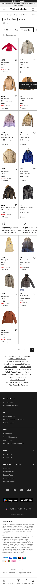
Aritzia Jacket (24, 356)
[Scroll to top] (32, 350)
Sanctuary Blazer (17, 377)
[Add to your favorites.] (16, 60)
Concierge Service (10, 405)
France (5, 572)
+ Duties (7, 69)
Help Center (8, 454)
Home (4, 15)
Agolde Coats (10, 356)
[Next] (24, 350)
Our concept (8, 402)
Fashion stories (9, 481)
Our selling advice (10, 437)
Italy (21, 574)
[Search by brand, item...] (4, 9)
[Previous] (13, 350)
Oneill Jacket (7, 374)
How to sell (7, 433)
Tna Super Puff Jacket (18, 385)
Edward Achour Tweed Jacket (17, 369)
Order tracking (9, 416)
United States (22, 572)
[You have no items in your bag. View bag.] (32, 9)
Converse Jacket (10, 366)
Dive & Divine (25, 366)
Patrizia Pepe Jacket (24, 374)
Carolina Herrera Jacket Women (17, 364)
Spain (16, 574)
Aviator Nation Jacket (17, 359)
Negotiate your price (10, 227)
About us (6, 468)
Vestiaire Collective (12, 465)
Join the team (8, 478)
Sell (5, 430)
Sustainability (8, 471)
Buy (4, 412)
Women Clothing (20, 15)
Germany (29, 572)
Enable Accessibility (18, 1)
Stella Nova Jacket (17, 380)
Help (5, 450)
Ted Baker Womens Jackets (17, 382)
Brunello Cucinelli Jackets (17, 361)
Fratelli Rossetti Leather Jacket (17, 372)
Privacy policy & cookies (17, 515)
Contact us (7, 457)
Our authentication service (13, 419)
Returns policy (8, 423)
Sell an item (7, 440)
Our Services (9, 398)
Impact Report (8, 475)
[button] (32, 9)
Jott (10, 15)
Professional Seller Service (13, 443)
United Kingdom (13, 572)
